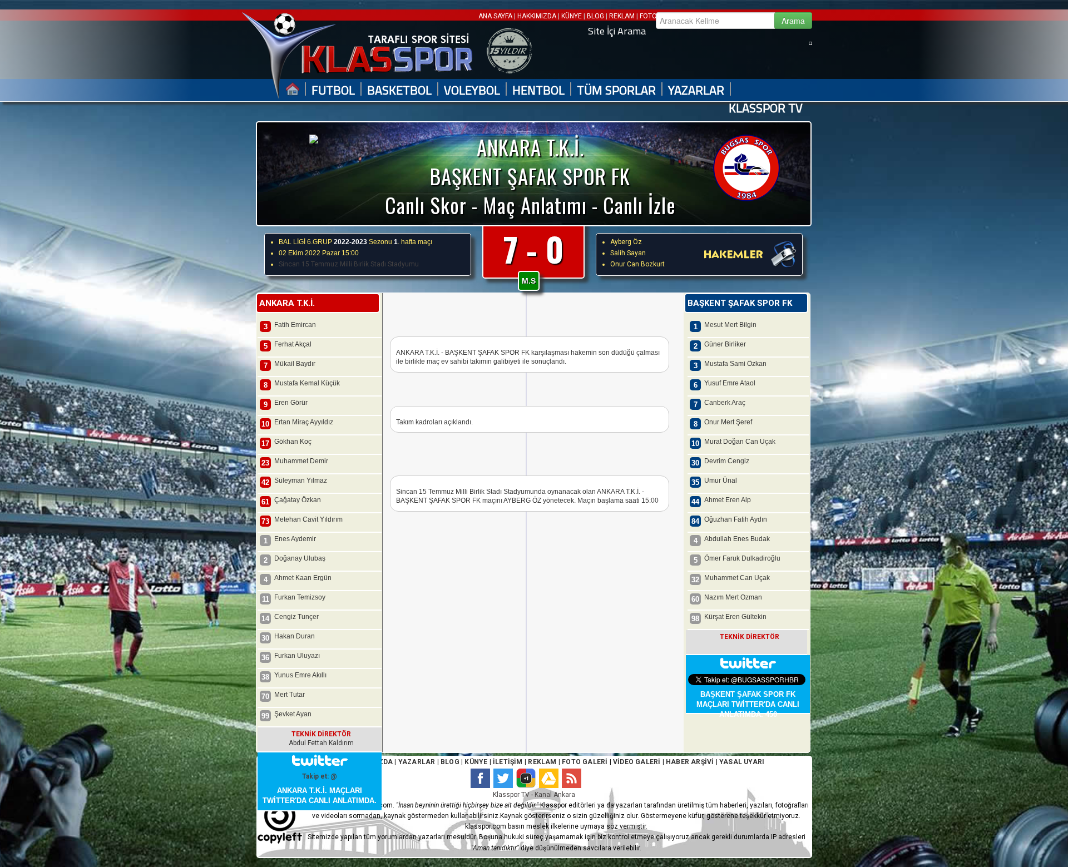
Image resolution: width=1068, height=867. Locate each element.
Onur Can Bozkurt (637, 264)
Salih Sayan (628, 253)
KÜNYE (571, 16)
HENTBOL (538, 90)
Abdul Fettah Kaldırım (321, 743)
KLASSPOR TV (766, 108)
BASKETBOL (399, 90)
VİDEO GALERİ (636, 762)
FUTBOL (333, 90)
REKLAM (622, 16)
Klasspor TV (511, 795)
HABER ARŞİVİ (690, 762)
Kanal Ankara (555, 795)
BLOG (595, 16)
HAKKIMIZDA (536, 16)
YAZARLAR (696, 90)
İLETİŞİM (508, 762)
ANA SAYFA (496, 16)
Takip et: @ (319, 776)
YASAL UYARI (741, 762)
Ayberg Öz (626, 242)
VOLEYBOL (472, 90)
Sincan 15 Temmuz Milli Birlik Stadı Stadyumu (349, 264)
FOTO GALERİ (583, 762)
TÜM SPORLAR (616, 90)
